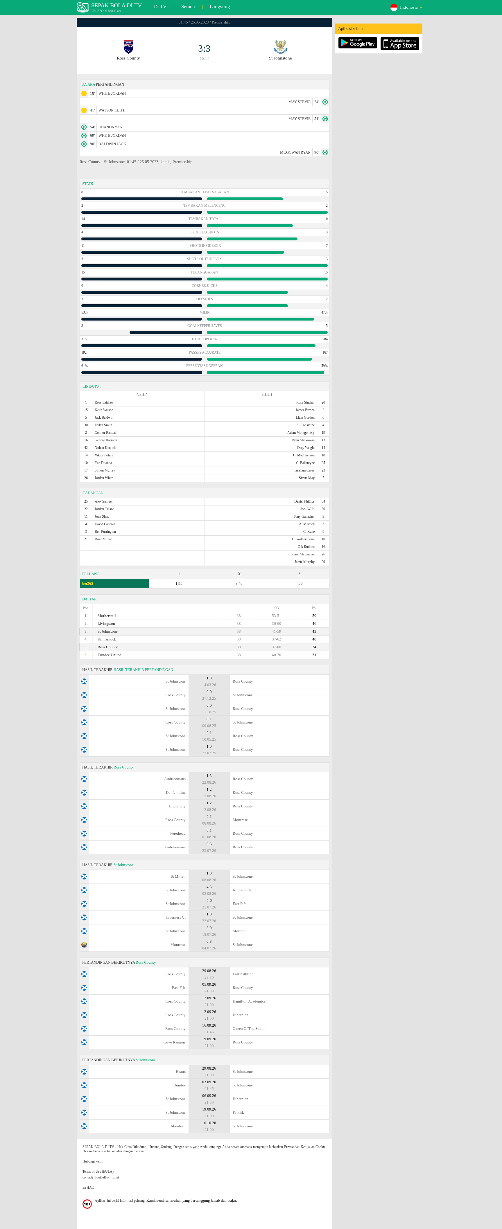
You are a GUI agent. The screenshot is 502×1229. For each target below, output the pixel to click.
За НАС (88, 1187)
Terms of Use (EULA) (98, 1171)
